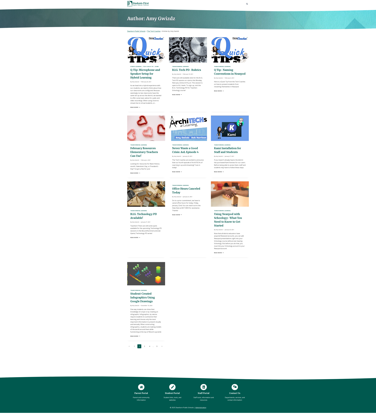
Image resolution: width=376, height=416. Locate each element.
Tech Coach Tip (148, 66)
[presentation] (146, 50)
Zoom (157, 66)
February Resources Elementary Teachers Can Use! (144, 152)
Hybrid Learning (135, 66)
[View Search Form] (247, 4)
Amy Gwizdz (135, 82)
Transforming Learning (180, 66)
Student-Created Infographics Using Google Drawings (142, 297)
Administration (200, 407)
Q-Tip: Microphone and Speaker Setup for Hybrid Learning (145, 73)
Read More (135, 107)
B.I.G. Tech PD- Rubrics (186, 70)
